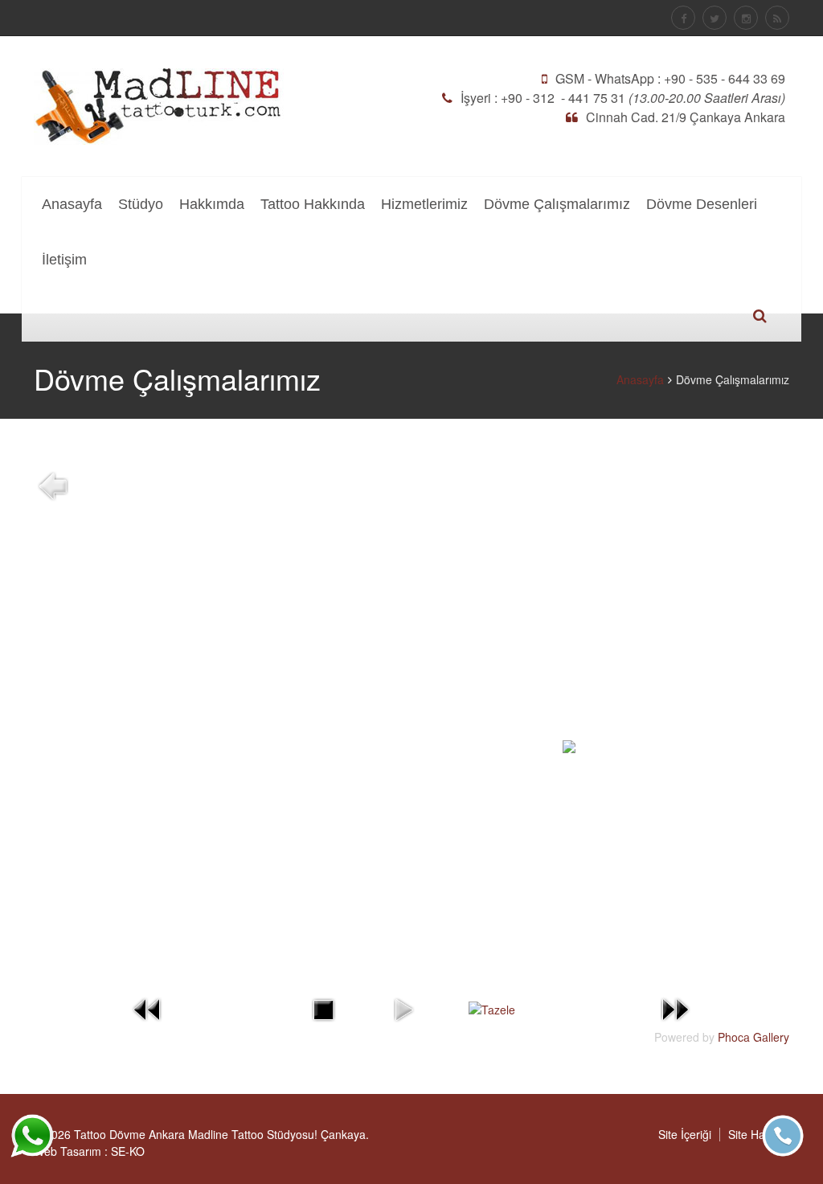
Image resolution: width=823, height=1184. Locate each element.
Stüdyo (140, 204)
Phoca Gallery (753, 1037)
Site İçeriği (684, 1134)
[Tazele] (492, 1009)
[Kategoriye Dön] (53, 485)
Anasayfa (72, 204)
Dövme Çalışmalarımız (557, 204)
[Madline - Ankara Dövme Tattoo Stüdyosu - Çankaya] (159, 104)
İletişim (64, 260)
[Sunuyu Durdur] (323, 1008)
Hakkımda (211, 204)
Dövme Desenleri (701, 204)
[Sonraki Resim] (675, 1008)
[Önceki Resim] (148, 1008)
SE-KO (128, 1151)
